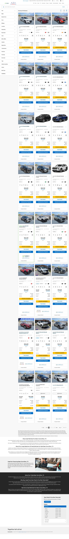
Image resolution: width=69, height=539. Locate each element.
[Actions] (32, 27)
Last (60, 427)
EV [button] (40, 3)
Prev (46, 427)
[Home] (34, 3)
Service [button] (60, 3)
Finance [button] (47, 3)
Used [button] (38, 3)
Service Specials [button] (55, 3)
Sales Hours (46, 506)
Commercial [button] (43, 3)
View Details (26, 99)
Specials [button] (51, 3)
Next (57, 427)
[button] (33, 18)
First (43, 427)
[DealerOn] (10, 531)
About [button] (63, 3)
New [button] (35, 3)
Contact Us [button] (47, 501)
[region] (26, 44)
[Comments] (32, 35)
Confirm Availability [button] (26, 47)
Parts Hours (46, 521)
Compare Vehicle (23, 59)
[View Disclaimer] (28, 36)
